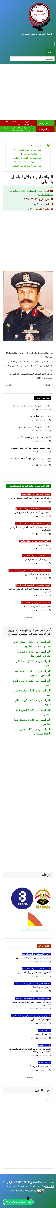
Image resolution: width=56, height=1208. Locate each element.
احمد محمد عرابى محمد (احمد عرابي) (33, 957)
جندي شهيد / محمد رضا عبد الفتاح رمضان (31, 448)
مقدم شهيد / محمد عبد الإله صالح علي (32, 512)
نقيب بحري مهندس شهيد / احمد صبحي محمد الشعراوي (29, 459)
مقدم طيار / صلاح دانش (39, 416)
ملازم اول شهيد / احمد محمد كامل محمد (32, 405)
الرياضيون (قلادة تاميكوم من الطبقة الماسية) (35, 541)
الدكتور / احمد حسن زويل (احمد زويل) (33, 972)
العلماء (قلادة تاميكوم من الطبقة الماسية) (36, 969)
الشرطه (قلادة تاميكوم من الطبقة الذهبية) (36, 494)
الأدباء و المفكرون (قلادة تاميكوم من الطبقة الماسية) (32, 983)
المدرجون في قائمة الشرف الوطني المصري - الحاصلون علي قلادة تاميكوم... (29, 1050)
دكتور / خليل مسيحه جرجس (38, 559)
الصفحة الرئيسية (43, 1034)
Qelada (49, 1186)
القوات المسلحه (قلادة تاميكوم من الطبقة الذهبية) (33, 509)
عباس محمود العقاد (41, 987)
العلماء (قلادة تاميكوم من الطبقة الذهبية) (36, 556)
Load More (28, 617)
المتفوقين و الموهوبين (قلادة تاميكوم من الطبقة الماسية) (31, 1016)
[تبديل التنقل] (51, 44)
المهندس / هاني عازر (41, 1019)
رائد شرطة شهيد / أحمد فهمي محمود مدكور (30, 497)
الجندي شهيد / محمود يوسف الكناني (33, 437)
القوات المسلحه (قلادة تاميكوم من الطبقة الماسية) (33, 524)
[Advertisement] (28, 92)
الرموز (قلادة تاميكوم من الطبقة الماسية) (36, 954)
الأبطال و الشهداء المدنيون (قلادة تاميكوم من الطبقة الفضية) (29, 570)
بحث (50, 52)
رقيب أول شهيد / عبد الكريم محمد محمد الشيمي (32, 1003)
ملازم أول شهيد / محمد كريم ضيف (35, 426)
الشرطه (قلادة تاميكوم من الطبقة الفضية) (35, 603)
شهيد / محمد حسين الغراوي (38, 574)
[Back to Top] (5, 1202)
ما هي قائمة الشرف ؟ (40, 1066)
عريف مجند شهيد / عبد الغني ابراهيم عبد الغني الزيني (29, 590)
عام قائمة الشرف (44, 1030)
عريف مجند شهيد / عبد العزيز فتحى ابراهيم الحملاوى (30, 528)
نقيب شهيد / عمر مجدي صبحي (36, 606)
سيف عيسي (45, 544)
